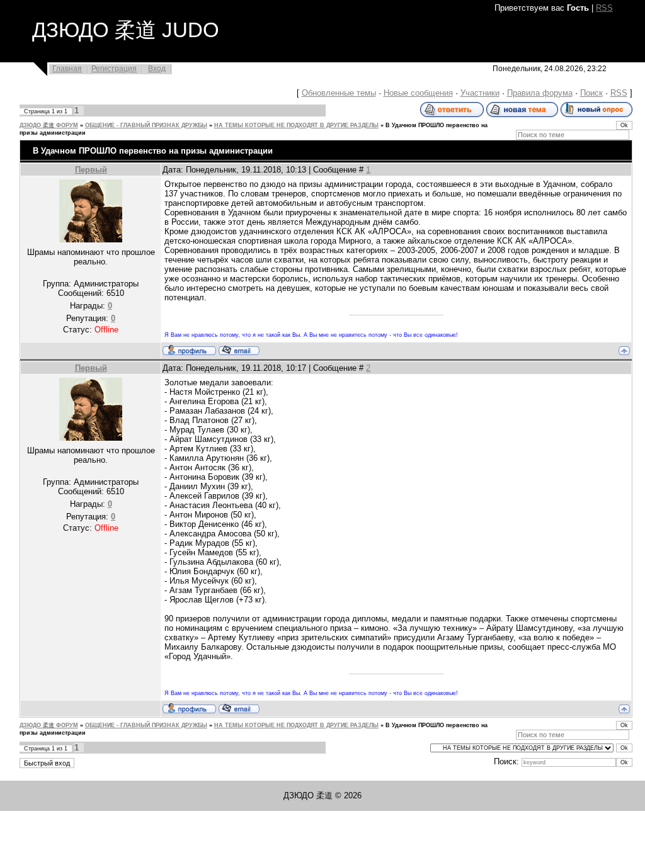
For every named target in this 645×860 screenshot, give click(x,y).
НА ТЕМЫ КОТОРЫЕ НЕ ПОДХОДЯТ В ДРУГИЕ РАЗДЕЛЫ (296, 125)
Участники (479, 93)
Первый (91, 169)
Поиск (591, 93)
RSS (604, 8)
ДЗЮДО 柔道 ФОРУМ (49, 125)
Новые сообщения (418, 93)
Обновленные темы (339, 93)
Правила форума (540, 93)
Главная (67, 68)
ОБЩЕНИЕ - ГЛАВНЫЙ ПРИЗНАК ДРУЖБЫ (146, 125)
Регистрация (114, 68)
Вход (157, 68)
